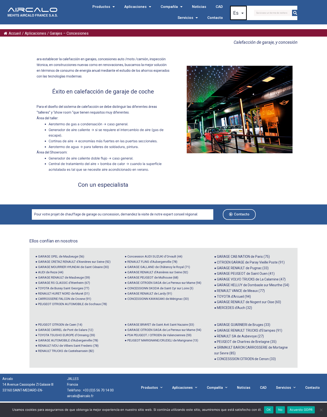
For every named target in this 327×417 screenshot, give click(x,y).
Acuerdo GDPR (301, 410)
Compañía (169, 7)
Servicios (185, 18)
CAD (219, 7)
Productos (101, 7)
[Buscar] (295, 13)
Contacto (215, 18)
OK (268, 410)
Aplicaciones (135, 7)
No (280, 410)
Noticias (199, 7)
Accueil (15, 33)
